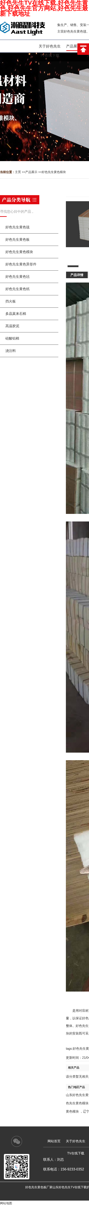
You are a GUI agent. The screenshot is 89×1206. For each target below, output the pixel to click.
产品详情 (76, 275)
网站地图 (6, 1203)
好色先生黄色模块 (54, 172)
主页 (18, 172)
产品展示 (31, 172)
